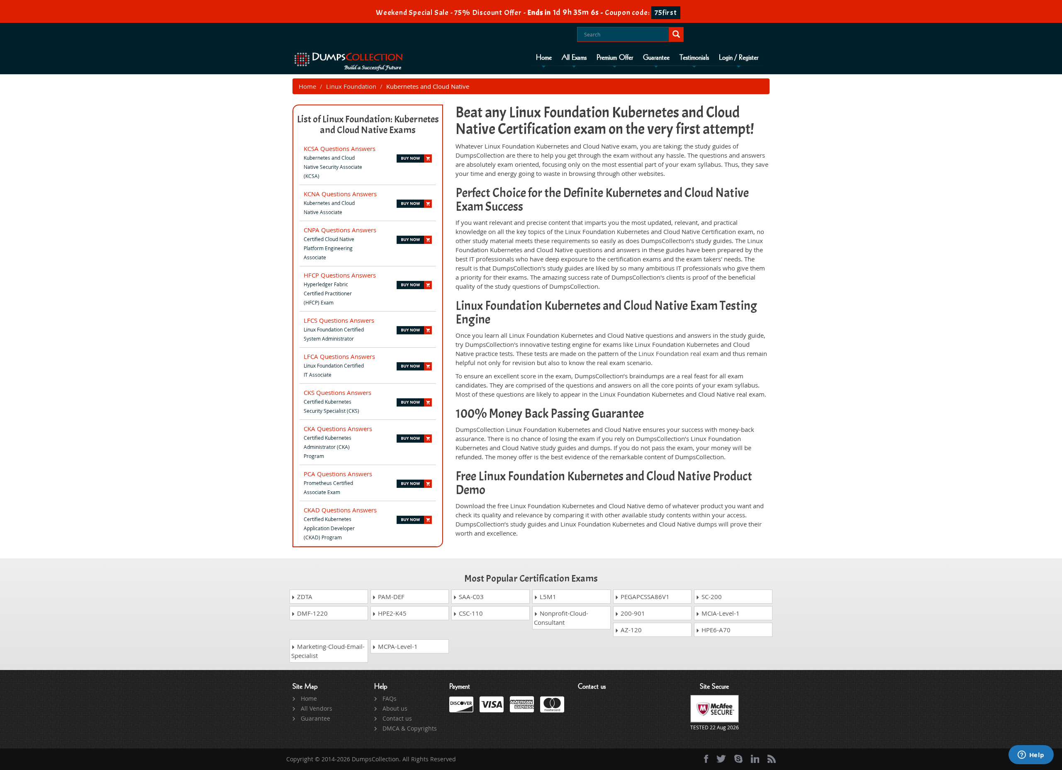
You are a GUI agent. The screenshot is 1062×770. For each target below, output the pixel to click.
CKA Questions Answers (338, 428)
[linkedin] (755, 759)
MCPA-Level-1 (397, 646)
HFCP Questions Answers (340, 275)
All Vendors (316, 708)
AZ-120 (630, 630)
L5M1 (547, 596)
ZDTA (303, 596)
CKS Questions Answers (337, 392)
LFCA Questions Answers (339, 356)
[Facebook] (706, 759)
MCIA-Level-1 (720, 613)
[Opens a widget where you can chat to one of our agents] (1031, 755)
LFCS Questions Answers (339, 320)
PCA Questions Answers (338, 474)
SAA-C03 (470, 596)
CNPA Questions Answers (340, 230)
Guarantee (656, 57)
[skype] (738, 759)
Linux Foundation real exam (678, 353)
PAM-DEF (390, 596)
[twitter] (721, 759)
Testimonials (694, 57)
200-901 (632, 613)
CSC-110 (470, 613)
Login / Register (738, 57)
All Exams (574, 57)
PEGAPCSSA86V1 (644, 596)
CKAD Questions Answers (340, 510)
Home (544, 57)
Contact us (397, 718)
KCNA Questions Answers (340, 194)
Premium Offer (615, 57)
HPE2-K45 (391, 613)
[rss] (771, 759)
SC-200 (711, 596)
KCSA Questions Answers (339, 148)
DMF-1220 (311, 613)
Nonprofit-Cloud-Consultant (561, 617)
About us (394, 708)
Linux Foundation (351, 86)
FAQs (389, 698)
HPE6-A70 (715, 630)
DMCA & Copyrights (409, 728)
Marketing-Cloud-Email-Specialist (328, 651)
